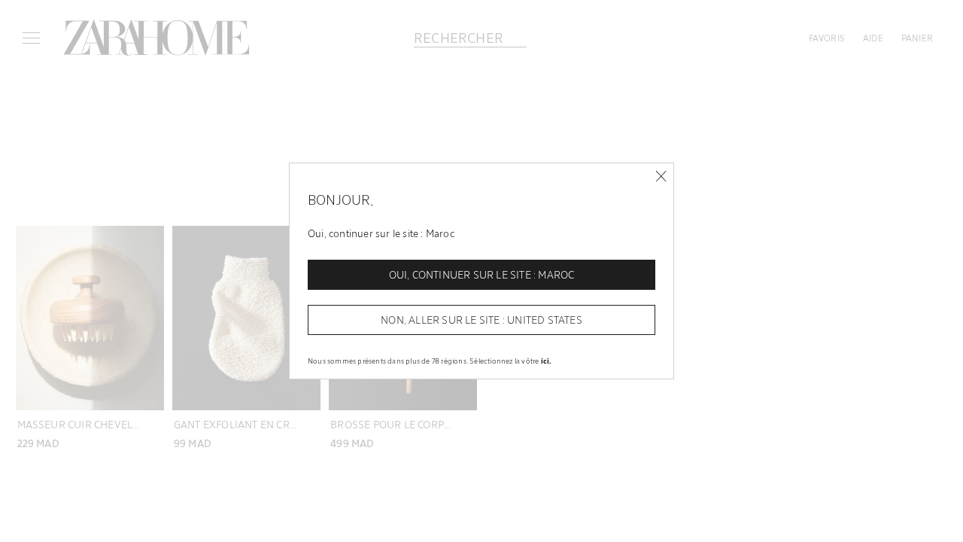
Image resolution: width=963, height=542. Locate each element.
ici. (546, 360)
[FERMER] (661, 176)
